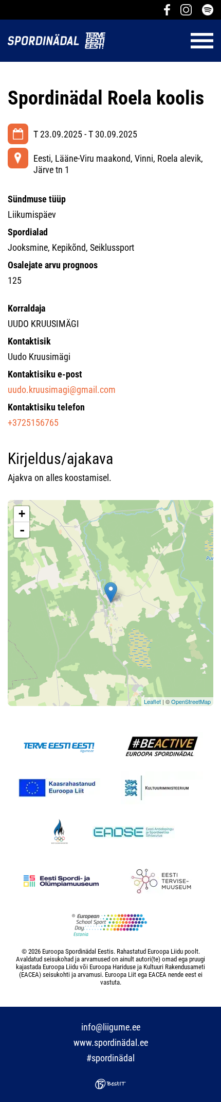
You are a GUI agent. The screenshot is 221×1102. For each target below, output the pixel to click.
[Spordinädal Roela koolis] (110, 592)
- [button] (22, 530)
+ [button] (22, 513)
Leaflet (152, 701)
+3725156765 (33, 422)
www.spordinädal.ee (110, 1042)
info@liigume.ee (110, 1027)
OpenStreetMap (191, 701)
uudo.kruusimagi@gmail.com (62, 389)
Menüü (164, 40)
